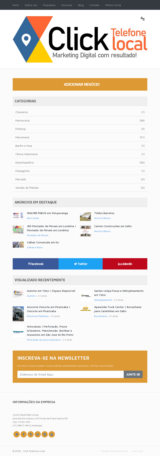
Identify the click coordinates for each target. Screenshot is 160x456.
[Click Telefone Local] (80, 18)
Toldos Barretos (104, 213)
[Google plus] (31, 434)
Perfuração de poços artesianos (44, 339)
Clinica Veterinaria (80, 154)
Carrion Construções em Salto (113, 226)
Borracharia (100, 316)
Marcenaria (80, 137)
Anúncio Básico (102, 218)
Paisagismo (80, 170)
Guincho (31, 295)
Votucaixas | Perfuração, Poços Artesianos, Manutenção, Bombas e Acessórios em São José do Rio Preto (50, 330)
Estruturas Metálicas (38, 316)
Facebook (36, 264)
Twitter (82, 264)
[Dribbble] (38, 434)
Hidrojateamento (103, 300)
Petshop (80, 128)
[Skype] (45, 434)
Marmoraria (80, 120)
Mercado (80, 179)
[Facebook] (23, 434)
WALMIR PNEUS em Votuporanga (47, 213)
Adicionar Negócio (82, 84)
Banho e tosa (80, 145)
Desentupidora (80, 162)
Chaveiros (80, 112)
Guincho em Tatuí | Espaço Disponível (51, 290)
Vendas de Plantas (80, 187)
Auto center (33, 218)
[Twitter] (16, 434)
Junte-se (133, 374)
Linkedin (126, 264)
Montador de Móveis (37, 235)
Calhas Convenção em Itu (43, 242)
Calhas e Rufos (35, 247)
